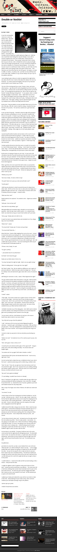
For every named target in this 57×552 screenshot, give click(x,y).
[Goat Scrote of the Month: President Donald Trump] (41, 200)
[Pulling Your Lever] (41, 135)
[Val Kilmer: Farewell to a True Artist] (41, 293)
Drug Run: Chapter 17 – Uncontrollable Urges (50, 283)
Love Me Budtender (50, 147)
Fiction (24, 14)
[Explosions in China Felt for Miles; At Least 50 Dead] (20, 499)
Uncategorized (26, 23)
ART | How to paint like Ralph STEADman (13, 522)
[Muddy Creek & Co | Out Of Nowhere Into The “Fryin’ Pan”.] (41, 158)
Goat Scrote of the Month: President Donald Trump (50, 199)
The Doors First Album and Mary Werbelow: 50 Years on (50, 540)
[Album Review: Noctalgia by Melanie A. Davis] (41, 227)
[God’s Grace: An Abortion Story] (23, 540)
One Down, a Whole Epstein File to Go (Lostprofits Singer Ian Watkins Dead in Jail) (50, 254)
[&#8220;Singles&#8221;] (32, 497)
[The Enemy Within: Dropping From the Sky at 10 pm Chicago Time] (41, 265)
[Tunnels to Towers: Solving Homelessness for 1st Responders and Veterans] (41, 209)
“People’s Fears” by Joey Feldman (13, 537)
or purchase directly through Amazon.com (46, 74)
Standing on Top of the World (50, 141)
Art (2, 518)
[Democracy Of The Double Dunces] (41, 220)
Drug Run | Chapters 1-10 (31, 530)
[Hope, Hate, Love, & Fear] (41, 168)
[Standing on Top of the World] (41, 143)
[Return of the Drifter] (41, 128)
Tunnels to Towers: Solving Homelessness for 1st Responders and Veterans (50, 209)
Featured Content (44, 122)
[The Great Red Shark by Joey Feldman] (4, 532)
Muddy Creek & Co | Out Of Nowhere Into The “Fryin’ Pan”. (50, 157)
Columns (16, 14)
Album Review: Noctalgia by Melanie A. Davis (49, 226)
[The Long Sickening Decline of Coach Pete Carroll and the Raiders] (41, 244)
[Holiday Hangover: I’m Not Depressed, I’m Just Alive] (41, 175)
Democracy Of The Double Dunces (50, 218)
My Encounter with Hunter (31, 522)
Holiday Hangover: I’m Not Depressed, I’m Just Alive (50, 174)
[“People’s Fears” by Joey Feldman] (4, 540)
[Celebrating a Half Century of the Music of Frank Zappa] (41, 525)
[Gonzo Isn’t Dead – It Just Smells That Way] (41, 192)
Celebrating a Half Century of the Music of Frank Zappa (50, 523)
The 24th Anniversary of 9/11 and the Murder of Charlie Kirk (50, 273)
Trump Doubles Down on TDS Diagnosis (49, 182)
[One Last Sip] (6, 496)
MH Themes (37, 550)
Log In (46, 14)
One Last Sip (4, 500)
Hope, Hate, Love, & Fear (50, 165)
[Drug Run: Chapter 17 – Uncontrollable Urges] (41, 284)
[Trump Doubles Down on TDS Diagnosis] (41, 183)
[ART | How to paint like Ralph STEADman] (4, 525)
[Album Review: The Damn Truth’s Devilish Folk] (41, 533)
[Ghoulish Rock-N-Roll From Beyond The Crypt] (41, 236)
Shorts (22, 518)
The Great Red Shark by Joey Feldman (13, 530)
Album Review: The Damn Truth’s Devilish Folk (50, 532)
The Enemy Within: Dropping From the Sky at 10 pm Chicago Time (50, 264)
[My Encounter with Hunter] (23, 525)
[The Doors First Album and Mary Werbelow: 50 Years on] (41, 542)
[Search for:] (47, 31)
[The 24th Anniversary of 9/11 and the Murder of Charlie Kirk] (41, 275)
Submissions (39, 14)
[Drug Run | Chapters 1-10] (23, 532)
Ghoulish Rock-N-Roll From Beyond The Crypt (49, 234)
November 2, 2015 (8, 23)
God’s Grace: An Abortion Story (30, 537)
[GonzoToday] (28, 12)
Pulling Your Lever (49, 132)
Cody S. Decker (17, 23)
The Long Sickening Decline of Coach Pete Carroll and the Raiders (50, 243)
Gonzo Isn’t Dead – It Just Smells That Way (50, 190)
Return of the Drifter (48, 126)
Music (8, 14)
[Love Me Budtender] (41, 150)
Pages (2, 14)
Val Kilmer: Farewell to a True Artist (50, 290)
